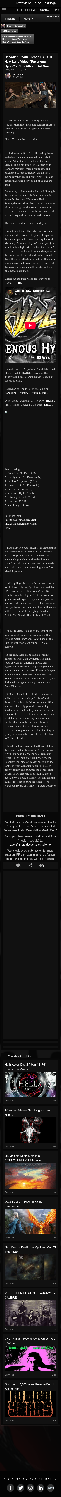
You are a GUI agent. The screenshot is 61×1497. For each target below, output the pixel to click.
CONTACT (46, 10)
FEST (19, 10)
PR (57, 10)
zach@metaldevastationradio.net (30, 844)
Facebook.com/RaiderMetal (20, 519)
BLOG (38, 3)
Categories (20, 25)
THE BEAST (18, 74)
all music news (9, 31)
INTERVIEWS (24, 3)
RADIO (49, 3)
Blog (9, 25)
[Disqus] (30, 914)
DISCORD (53, 16)
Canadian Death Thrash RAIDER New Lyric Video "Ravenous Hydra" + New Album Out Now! (16, 39)
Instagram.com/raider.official (21, 523)
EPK (7, 527)
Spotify (23, 392)
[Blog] (3, 48)
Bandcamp (11, 392)
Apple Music (38, 392)
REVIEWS (31, 10)
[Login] (54, 3)
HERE (18, 282)
